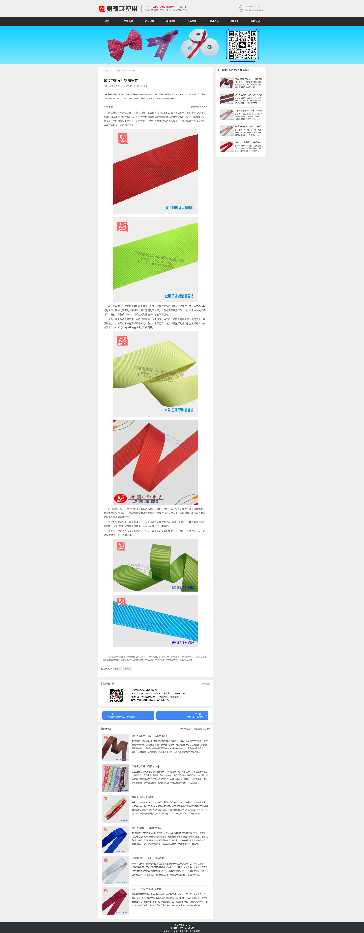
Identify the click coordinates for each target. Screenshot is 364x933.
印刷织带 (170, 21)
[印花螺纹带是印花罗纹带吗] (115, 791)
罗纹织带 (149, 21)
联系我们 (255, 21)
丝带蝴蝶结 (213, 21)
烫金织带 (192, 21)
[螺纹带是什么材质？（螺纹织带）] (115, 883)
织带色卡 (234, 21)
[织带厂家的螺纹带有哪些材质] (115, 914)
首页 (107, 21)
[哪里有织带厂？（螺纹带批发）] (115, 852)
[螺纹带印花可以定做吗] (115, 822)
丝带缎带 (128, 21)
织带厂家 (161, 306)
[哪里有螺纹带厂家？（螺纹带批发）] (115, 761)
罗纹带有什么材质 (195, 717)
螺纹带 (190, 112)
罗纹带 (117, 669)
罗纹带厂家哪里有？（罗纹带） (122, 717)
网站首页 (109, 70)
